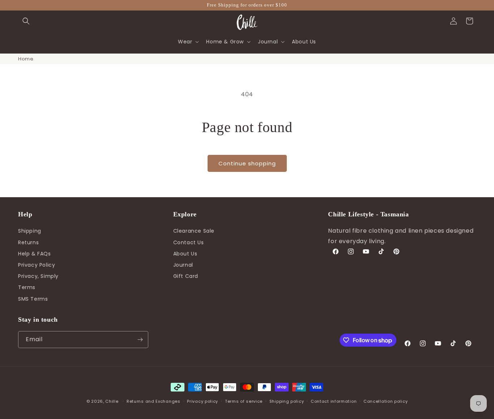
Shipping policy (286, 401)
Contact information (334, 401)
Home (25, 58)
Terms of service (244, 401)
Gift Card (185, 276)
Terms (26, 287)
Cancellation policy (385, 401)
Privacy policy (202, 401)
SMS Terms (33, 298)
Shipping (29, 231)
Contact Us (188, 242)
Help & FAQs (34, 253)
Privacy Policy (36, 264)
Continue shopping (247, 163)
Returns (28, 242)
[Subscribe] (140, 339)
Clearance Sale (193, 231)
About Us (185, 253)
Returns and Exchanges (153, 401)
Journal (183, 264)
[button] (26, 21)
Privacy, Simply (38, 276)
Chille (111, 401)
